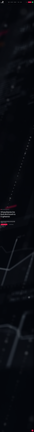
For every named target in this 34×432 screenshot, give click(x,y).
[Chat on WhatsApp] (32, 2)
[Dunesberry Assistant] (32, 430)
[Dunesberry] (2, 2)
